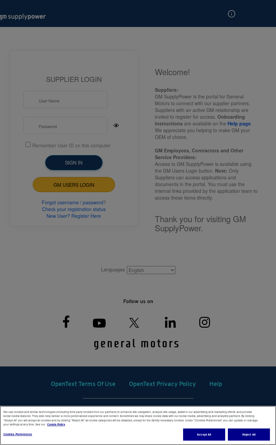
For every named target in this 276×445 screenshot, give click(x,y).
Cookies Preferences (17, 434)
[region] (138, 425)
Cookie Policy (56, 424)
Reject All (248, 434)
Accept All (204, 434)
